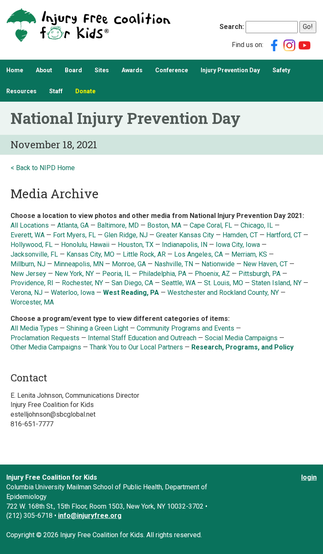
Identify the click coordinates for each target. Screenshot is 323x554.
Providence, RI (32, 283)
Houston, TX (136, 245)
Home (14, 70)
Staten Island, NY (277, 283)
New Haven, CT (265, 264)
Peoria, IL (116, 274)
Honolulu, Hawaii (86, 245)
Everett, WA (28, 235)
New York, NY (74, 274)
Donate (85, 91)
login (309, 477)
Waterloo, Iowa (73, 293)
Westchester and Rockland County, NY (224, 293)
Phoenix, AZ (212, 274)
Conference (171, 70)
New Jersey (28, 274)
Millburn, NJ (28, 264)
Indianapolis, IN (184, 245)
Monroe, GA (129, 264)
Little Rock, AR (144, 254)
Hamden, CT (240, 235)
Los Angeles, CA (198, 254)
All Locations (30, 225)
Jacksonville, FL (34, 254)
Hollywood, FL (32, 245)
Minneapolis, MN (78, 264)
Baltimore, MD (118, 225)
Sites (102, 70)
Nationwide (218, 264)
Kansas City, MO (90, 254)
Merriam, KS (249, 254)
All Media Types (34, 328)
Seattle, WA (179, 283)
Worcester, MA (32, 302)
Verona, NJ (26, 293)
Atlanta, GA (73, 225)
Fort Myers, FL (74, 235)
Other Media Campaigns (46, 347)
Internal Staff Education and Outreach (142, 338)
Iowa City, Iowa (238, 245)
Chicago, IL (257, 225)
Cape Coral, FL (211, 225)
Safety (281, 70)
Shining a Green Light (97, 328)
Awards (132, 70)
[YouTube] (304, 45)
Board (73, 70)
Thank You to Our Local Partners (136, 347)
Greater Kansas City (185, 235)
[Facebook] (274, 45)
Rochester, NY (82, 283)
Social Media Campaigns (241, 338)
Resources (21, 91)
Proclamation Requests (45, 338)
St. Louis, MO (223, 283)
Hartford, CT (284, 235)
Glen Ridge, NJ (126, 235)
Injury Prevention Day (230, 70)
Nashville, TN (173, 264)
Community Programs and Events (185, 328)
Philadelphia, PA (162, 274)
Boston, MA (164, 225)
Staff (56, 91)
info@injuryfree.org (90, 516)
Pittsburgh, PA (259, 274)
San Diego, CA (132, 283)
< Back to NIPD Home (43, 168)
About (44, 70)
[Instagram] (289, 45)
